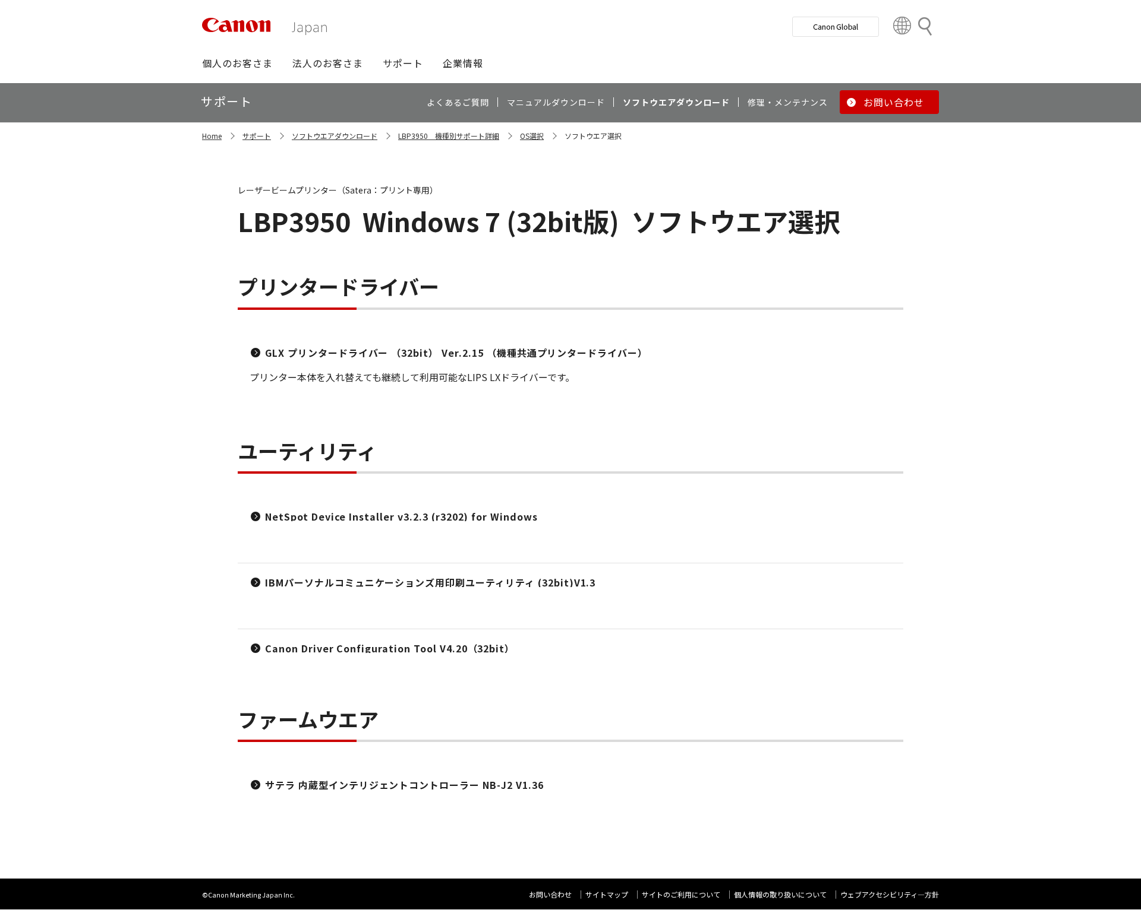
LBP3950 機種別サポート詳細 (448, 136)
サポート (256, 136)
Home (212, 136)
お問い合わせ (550, 894)
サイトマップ (606, 894)
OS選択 (532, 136)
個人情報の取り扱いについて (780, 894)
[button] (237, 63)
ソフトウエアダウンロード (334, 136)
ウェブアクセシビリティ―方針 (889, 894)
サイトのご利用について (681, 894)
